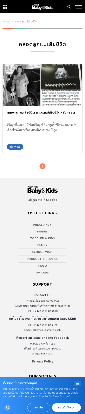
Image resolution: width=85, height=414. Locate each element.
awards (42, 272)
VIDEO (42, 266)
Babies (42, 231)
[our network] (4, 6)
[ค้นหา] (69, 7)
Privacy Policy (42, 361)
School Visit (42, 252)
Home (6, 21)
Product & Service (42, 259)
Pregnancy (42, 225)
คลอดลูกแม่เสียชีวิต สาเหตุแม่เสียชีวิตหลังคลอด (41, 112)
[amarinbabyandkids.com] (42, 6)
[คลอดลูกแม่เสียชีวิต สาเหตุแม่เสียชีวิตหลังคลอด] (42, 85)
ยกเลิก (39, 407)
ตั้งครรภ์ (15, 146)
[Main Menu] (78, 7)
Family (42, 245)
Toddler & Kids (42, 238)
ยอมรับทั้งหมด (66, 407)
